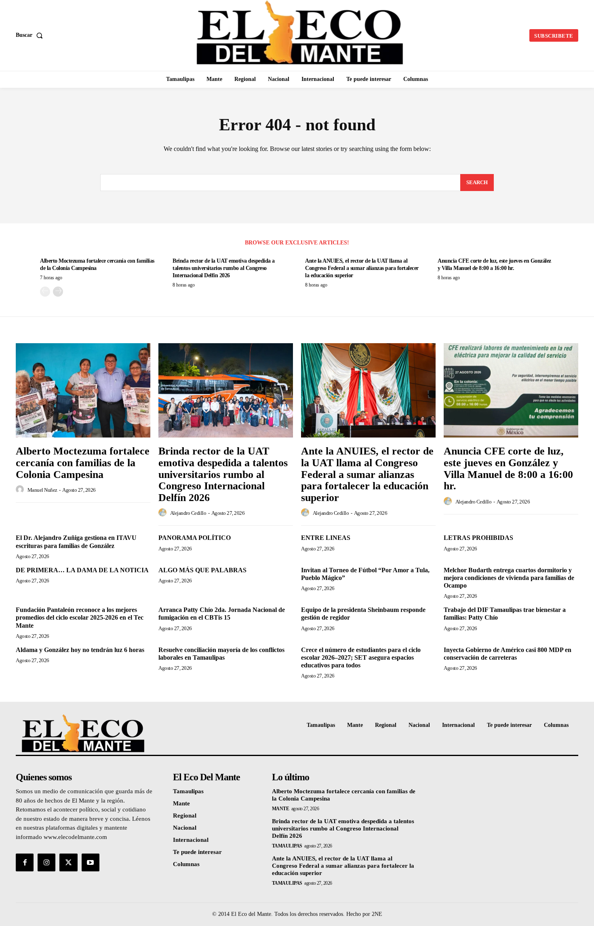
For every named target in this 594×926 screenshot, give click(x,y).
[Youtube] (90, 862)
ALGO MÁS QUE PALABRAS (202, 570)
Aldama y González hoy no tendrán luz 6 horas (80, 649)
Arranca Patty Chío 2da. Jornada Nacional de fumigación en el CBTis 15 (221, 613)
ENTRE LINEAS (325, 537)
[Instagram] (46, 862)
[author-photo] (21, 489)
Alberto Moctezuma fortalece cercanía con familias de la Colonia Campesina (83, 462)
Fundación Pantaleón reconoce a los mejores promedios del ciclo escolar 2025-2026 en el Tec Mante (79, 617)
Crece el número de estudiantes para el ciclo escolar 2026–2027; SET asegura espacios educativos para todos (361, 657)
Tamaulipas (287, 846)
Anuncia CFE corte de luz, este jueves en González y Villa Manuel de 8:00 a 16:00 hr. (508, 468)
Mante (280, 808)
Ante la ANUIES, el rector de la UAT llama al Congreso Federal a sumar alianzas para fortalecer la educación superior (362, 268)
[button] (31, 35)
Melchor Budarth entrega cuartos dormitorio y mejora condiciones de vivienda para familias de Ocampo (509, 578)
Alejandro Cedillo (188, 513)
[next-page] (58, 292)
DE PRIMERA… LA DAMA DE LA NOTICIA (82, 570)
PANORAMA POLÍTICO (194, 537)
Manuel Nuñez (42, 490)
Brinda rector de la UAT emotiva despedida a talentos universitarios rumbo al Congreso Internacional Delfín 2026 (224, 268)
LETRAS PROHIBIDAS (478, 537)
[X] (68, 862)
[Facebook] (25, 862)
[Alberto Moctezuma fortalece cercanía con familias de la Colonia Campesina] (83, 390)
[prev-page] (45, 292)
